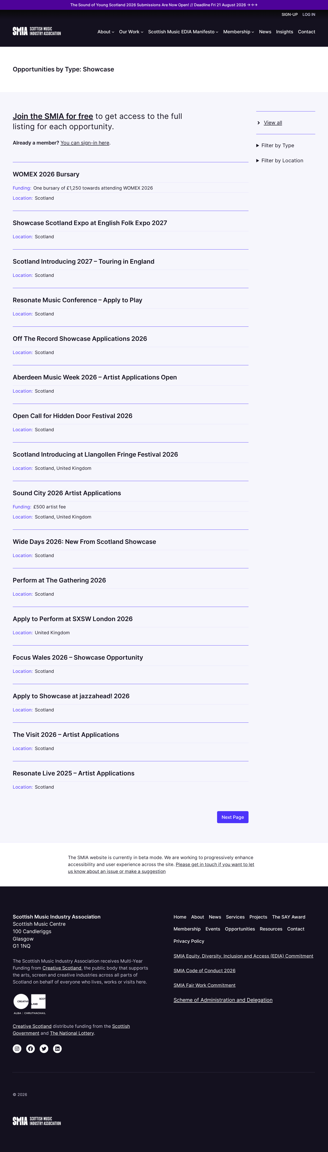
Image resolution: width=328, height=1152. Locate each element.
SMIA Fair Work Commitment (205, 985)
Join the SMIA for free (53, 116)
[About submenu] (113, 31)
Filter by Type (277, 145)
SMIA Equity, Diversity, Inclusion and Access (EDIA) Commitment (243, 956)
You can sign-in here (85, 143)
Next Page (233, 817)
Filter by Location (282, 160)
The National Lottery (72, 1033)
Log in (309, 14)
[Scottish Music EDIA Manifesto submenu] (217, 31)
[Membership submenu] (252, 31)
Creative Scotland (62, 968)
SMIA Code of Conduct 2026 (205, 970)
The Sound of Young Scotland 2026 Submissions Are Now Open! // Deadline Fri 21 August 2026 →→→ (164, 4)
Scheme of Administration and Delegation (223, 1000)
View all (273, 123)
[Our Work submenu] (142, 31)
